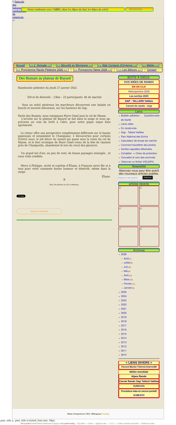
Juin (126, 266)
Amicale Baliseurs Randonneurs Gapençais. (45, 423)
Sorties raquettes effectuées (136, 149)
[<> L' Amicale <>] (40, 65)
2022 (124, 304)
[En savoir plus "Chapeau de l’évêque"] (128, 245)
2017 (124, 325)
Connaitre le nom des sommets (138, 157)
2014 (124, 338)
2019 (124, 317)
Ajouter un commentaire (39, 211)
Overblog (105, 414)
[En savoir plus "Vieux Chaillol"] (128, 225)
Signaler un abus (101, 423)
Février (127, 283)
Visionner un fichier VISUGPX (137, 161)
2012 (124, 346)
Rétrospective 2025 (139, 91)
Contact (151, 70)
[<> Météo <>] (150, 65)
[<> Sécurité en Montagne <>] (74, 65)
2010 (124, 354)
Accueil (20, 65)
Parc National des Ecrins (134, 136)
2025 (124, 292)
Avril (126, 275)
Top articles (81, 423)
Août (126, 258)
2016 (124, 329)
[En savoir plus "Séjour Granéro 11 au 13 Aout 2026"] (149, 204)
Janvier (128, 287)
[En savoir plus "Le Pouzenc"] (128, 204)
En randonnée (129, 128)
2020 (124, 312)
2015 (124, 333)
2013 (124, 342)
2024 (124, 296)
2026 (124, 254)
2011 (124, 350)
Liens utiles (127, 124)
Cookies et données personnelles (128, 423)
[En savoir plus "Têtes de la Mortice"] (149, 245)
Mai (126, 271)
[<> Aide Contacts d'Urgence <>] (117, 65)
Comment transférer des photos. (138, 145)
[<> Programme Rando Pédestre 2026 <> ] (42, 70)
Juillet (127, 262)
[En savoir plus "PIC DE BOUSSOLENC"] (149, 225)
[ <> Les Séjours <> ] (130, 70)
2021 (124, 308)
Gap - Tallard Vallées (132, 132)
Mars (126, 279)
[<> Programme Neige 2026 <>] (92, 70)
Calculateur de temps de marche (139, 140)
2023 (124, 300)
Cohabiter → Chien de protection (139, 153)
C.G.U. (112, 423)
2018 (124, 321)
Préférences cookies (148, 423)
